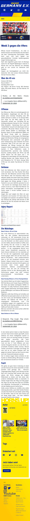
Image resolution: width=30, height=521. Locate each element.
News (17, 487)
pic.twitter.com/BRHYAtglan (12, 321)
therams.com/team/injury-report (10, 225)
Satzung (18, 491)
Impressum (19, 489)
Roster (6, 502)
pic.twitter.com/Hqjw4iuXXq (12, 98)
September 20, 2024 (10, 103)
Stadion (6, 503)
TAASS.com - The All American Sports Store (20, 500)
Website (6, 498)
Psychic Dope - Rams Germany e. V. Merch (21, 510)
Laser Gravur (19, 515)
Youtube (10, 493)
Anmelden (7, 471)
